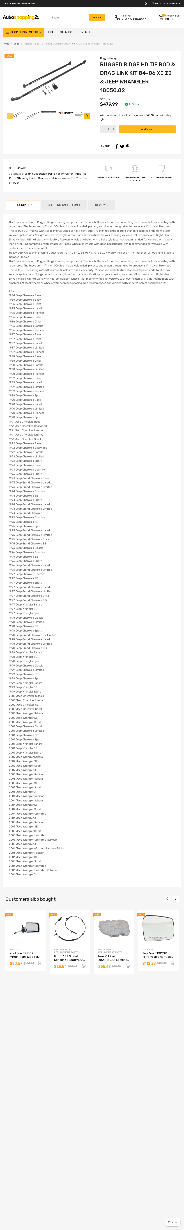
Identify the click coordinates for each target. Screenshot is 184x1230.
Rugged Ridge (108, 58)
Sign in (167, 4)
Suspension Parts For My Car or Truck (56, 173)
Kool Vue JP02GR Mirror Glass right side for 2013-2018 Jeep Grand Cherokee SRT (157, 958)
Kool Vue (15, 949)
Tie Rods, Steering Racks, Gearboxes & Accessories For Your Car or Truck (48, 178)
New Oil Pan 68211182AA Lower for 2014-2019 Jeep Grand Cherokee (114, 961)
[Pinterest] (127, 146)
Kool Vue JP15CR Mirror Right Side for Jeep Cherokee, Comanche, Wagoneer (25, 958)
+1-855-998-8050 (133, 19)
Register (176, 4)
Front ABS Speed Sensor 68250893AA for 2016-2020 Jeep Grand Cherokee (69, 961)
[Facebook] (117, 146)
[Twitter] (122, 146)
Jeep (27, 173)
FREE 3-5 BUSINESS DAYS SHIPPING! (20, 4)
